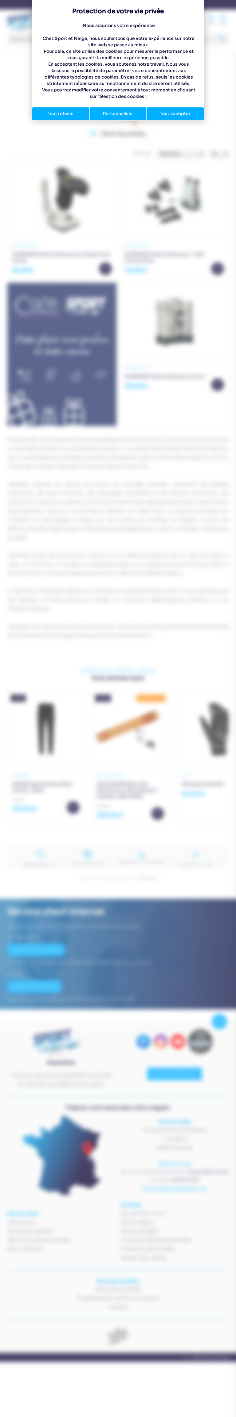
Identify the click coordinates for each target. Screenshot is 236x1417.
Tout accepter (175, 113)
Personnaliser (118, 113)
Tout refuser (61, 113)
